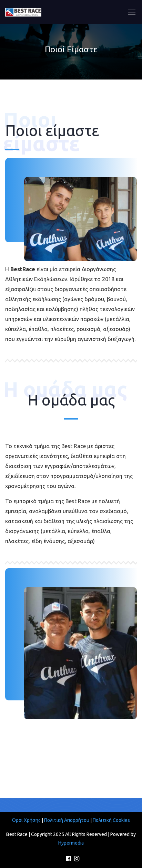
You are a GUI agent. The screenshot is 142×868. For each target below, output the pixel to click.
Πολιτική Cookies (111, 820)
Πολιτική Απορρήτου (66, 820)
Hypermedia (71, 843)
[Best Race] (23, 12)
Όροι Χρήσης (27, 820)
